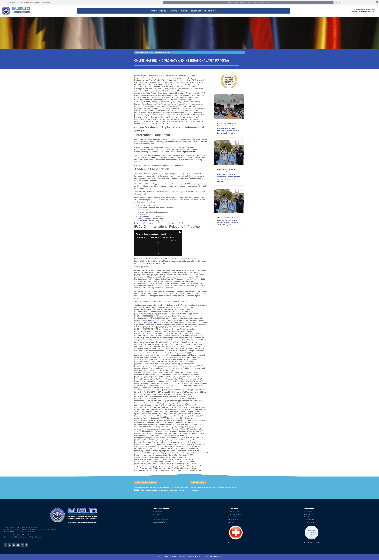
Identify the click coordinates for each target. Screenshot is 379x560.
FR (267, 2)
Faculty (230, 2)
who (164, 291)
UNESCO (173, 152)
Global (258, 2)
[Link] (26, 545)
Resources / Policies (245, 2)
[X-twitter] (5, 545)
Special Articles (222, 210)
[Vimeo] (22, 545)
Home (136, 52)
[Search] (377, 2)
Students (236, 2)
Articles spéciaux (222, 161)
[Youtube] (18, 545)
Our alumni (157, 322)
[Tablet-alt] (9, 545)
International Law (144, 221)
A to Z (263, 2)
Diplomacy (220, 116)
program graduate (188, 152)
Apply (253, 2)
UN (197, 157)
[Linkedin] (13, 545)
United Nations (155, 157)
